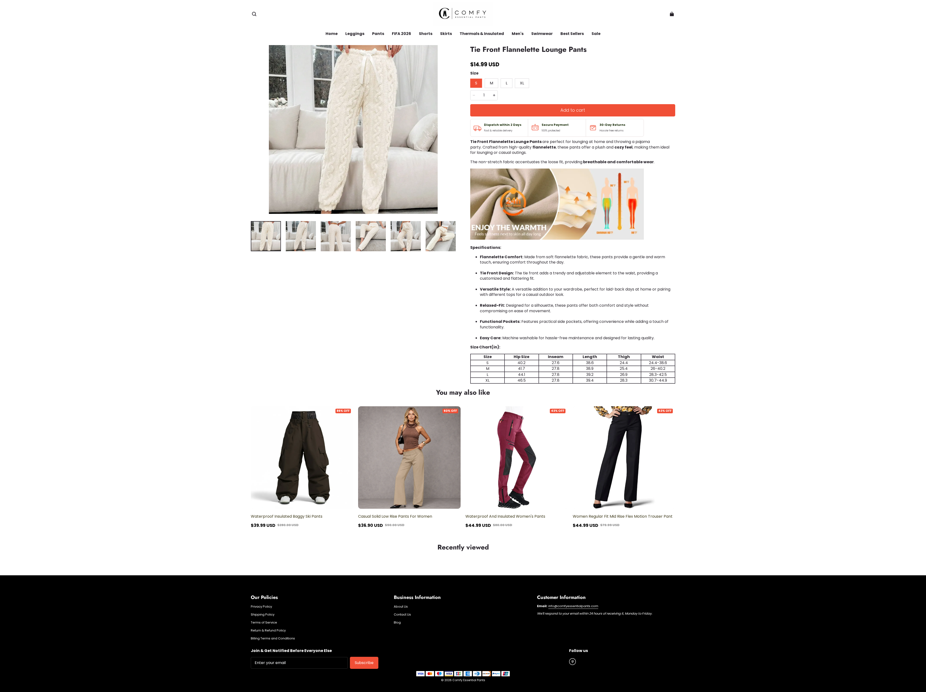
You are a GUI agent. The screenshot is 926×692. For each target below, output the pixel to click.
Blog (397, 622)
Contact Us (402, 614)
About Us (401, 606)
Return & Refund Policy (268, 630)
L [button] (506, 83)
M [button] (491, 83)
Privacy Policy (261, 606)
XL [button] (522, 83)
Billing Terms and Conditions (273, 638)
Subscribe (364, 662)
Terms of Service (264, 622)
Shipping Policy (262, 614)
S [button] (476, 83)
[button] (254, 14)
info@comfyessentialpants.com (573, 606)
